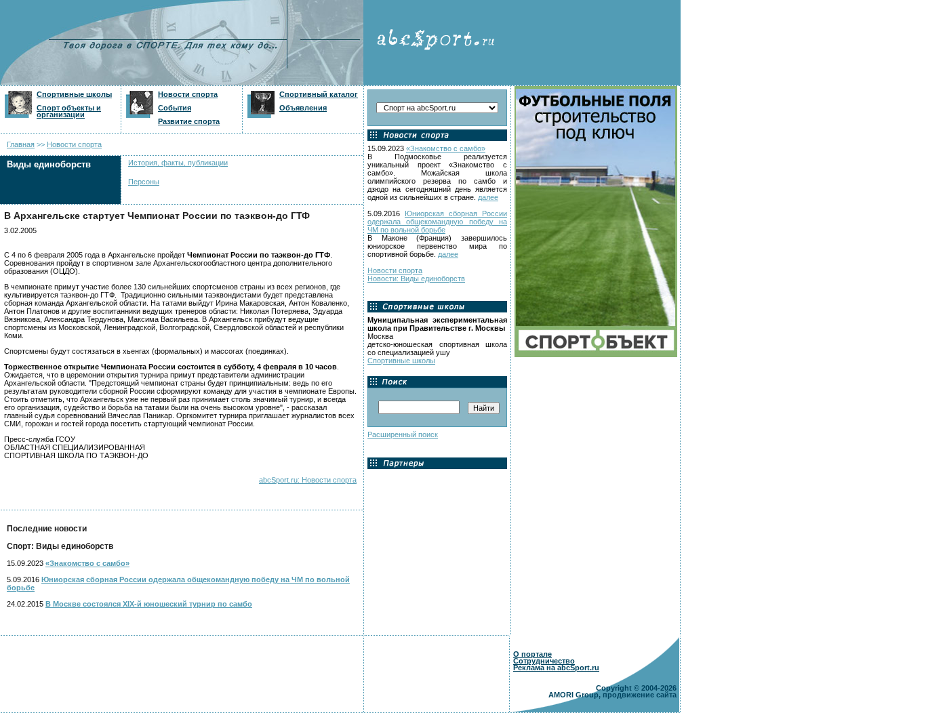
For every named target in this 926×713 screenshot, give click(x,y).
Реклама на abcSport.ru (556, 668)
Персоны (143, 182)
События (174, 108)
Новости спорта (188, 94)
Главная (21, 144)
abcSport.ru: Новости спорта (308, 480)
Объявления (303, 108)
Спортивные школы (74, 94)
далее (488, 197)
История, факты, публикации (178, 163)
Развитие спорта (189, 121)
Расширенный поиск (402, 434)
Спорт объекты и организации (69, 111)
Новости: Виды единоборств (416, 278)
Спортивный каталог (318, 94)
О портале (532, 654)
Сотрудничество (544, 661)
